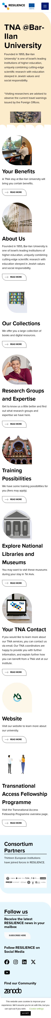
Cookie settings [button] (36, 1008)
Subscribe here (17, 935)
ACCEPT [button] (25, 1013)
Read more (16, 192)
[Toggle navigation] (45, 6)
